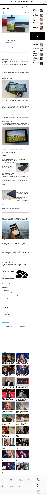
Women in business (12, 486)
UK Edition (44, 3)
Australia (29, 478)
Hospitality (11, 479)
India (28, 479)
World (1, 3)
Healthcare (11, 480)
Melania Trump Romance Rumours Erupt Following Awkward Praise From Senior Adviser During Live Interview (22, 424)
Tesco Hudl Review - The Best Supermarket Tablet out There (11, 55)
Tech (20, 3)
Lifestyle (28, 3)
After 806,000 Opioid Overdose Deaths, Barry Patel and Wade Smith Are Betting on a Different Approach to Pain (36, 45)
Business (11, 3)
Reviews (31, 3)
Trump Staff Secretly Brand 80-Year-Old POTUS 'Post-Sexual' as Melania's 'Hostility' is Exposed (8, 472)
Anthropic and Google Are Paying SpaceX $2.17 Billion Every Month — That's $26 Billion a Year (22, 448)
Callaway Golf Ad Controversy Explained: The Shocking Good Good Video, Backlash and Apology (22, 387)
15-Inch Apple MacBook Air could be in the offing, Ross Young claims (36, 23)
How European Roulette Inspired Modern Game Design (36, 63)
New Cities (11, 488)
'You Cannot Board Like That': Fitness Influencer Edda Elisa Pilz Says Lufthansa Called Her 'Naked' (22, 411)
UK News (5, 3)
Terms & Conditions (21, 480)
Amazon (3, 271)
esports (10, 487)
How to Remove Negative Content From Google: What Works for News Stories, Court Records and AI (36, 50)
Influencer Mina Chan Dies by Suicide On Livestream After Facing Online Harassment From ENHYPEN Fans (8, 363)
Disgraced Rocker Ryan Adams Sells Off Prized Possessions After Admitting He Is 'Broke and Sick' (8, 375)
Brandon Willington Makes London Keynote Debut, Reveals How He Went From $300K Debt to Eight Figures (36, 59)
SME (13, 3)
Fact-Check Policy (21, 486)
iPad (7, 110)
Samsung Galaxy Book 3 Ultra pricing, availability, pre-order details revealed (36, 27)
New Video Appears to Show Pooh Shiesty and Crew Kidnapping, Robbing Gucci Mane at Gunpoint (22, 472)
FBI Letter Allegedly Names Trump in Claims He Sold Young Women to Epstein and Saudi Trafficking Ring (8, 387)
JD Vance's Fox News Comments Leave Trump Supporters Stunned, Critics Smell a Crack (22, 460)
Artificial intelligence (12, 485)
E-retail (10, 478)
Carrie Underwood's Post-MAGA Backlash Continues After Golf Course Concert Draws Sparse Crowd (22, 363)
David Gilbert (7, 11)
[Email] (27, 12)
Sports (1, 488)
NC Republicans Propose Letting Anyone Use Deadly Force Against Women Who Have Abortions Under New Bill (8, 436)
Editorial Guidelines (22, 326)
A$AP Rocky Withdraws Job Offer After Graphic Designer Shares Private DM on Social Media (7, 424)
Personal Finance (17, 3)
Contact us (20, 479)
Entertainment (24, 3)
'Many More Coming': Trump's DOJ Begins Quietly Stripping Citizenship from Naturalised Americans (8, 460)
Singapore (29, 480)
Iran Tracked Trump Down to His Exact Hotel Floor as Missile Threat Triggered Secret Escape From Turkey (22, 375)
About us (20, 478)
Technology (2, 485)
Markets (8, 3)
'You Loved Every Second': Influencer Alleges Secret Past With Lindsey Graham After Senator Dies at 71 (8, 411)
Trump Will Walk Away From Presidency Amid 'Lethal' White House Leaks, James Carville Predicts (8, 448)
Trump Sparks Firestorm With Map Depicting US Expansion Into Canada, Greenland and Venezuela (22, 436)
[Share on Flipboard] (24, 12)
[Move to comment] (28, 12)
